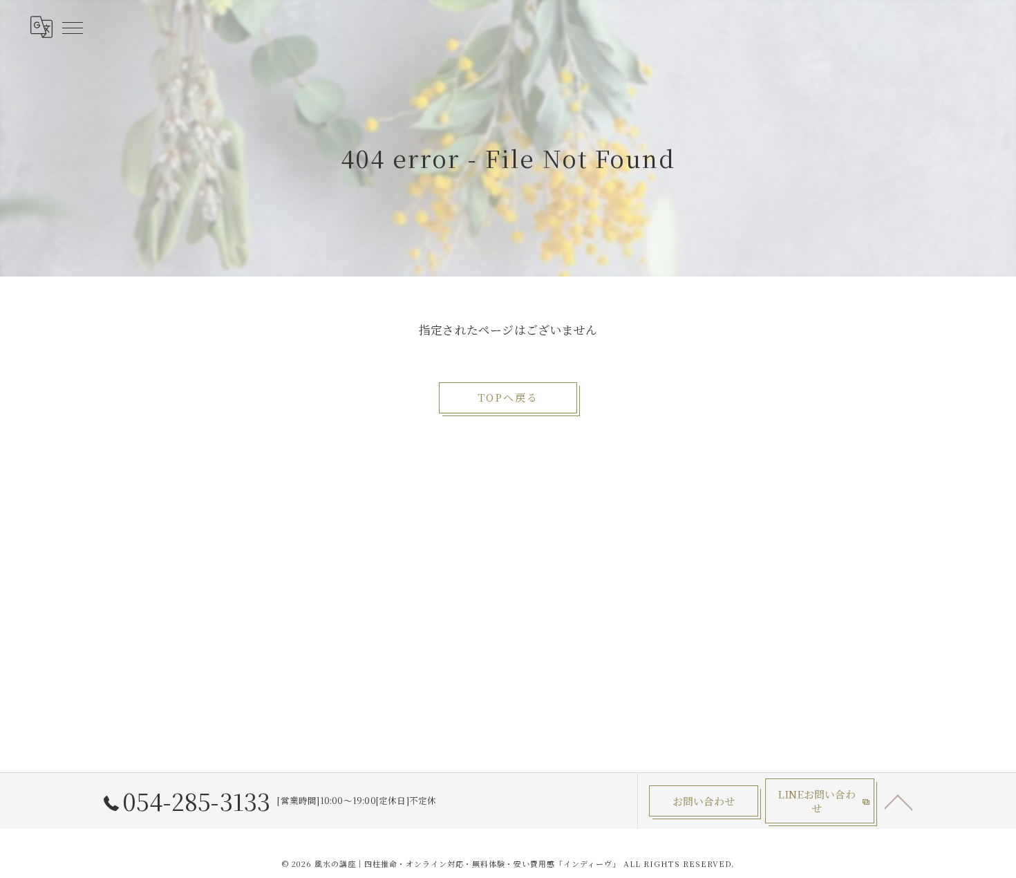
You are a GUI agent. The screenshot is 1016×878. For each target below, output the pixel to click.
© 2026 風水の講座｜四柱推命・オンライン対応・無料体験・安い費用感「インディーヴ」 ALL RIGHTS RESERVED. (508, 863)
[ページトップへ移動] (898, 801)
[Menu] (72, 27)
